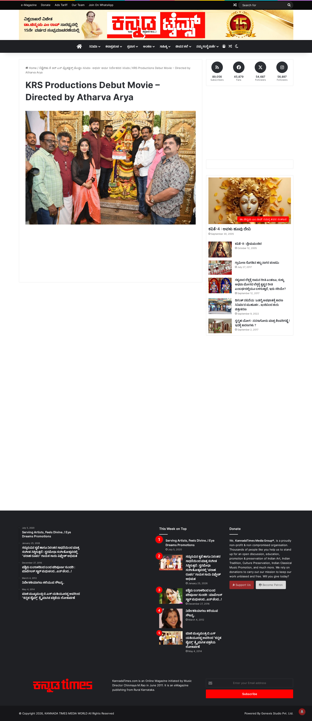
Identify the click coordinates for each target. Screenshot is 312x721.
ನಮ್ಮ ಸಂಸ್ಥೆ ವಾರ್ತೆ (205, 46)
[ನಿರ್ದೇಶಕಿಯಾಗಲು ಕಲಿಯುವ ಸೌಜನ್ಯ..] (171, 618)
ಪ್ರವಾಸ (131, 46)
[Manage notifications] (302, 711)
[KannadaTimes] (156, 25)
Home (32, 68)
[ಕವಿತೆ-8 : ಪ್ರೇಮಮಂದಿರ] (220, 250)
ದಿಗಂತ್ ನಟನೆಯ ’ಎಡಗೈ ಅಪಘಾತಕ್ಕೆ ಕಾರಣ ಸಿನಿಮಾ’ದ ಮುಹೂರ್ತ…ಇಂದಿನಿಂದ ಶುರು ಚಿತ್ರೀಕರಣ (259, 304)
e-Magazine (29, 5)
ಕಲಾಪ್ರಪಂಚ (112, 46)
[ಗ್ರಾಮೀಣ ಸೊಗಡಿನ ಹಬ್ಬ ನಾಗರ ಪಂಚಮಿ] (220, 267)
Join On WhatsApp (101, 5)
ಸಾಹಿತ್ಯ (163, 46)
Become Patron (272, 585)
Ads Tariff (61, 5)
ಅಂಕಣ (147, 46)
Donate (46, 5)
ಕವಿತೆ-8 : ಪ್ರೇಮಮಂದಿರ (248, 243)
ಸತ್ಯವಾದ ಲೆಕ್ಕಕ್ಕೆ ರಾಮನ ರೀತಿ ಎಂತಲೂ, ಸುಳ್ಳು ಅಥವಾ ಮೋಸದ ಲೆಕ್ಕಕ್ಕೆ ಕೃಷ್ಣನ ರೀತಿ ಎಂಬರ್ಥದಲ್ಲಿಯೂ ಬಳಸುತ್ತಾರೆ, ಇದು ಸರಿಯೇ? (260, 284)
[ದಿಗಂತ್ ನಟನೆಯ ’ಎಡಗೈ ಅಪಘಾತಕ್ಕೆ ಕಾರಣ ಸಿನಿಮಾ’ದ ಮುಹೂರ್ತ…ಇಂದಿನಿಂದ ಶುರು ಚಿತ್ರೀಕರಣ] (220, 306)
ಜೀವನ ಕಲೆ (182, 46)
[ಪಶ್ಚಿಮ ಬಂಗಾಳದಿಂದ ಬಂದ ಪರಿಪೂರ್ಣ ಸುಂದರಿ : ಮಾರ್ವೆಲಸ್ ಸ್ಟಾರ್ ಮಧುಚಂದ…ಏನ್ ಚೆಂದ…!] (171, 596)
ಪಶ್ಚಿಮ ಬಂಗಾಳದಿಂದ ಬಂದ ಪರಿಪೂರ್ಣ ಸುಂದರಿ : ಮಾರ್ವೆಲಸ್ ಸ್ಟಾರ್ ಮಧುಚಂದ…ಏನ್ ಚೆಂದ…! (204, 594)
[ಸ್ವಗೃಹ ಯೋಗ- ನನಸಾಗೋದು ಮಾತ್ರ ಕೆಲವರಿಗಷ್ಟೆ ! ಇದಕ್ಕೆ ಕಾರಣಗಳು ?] (220, 326)
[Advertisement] (110, 258)
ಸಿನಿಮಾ (93, 46)
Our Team (78, 5)
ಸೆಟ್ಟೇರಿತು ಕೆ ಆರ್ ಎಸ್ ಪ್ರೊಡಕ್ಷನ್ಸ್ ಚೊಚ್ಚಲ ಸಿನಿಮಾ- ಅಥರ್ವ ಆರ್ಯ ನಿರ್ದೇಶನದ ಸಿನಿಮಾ (84, 68)
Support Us (243, 585)
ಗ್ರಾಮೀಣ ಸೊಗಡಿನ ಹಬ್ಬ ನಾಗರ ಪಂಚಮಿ (257, 262)
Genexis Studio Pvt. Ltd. (277, 713)
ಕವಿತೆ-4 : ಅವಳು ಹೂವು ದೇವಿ (229, 229)
